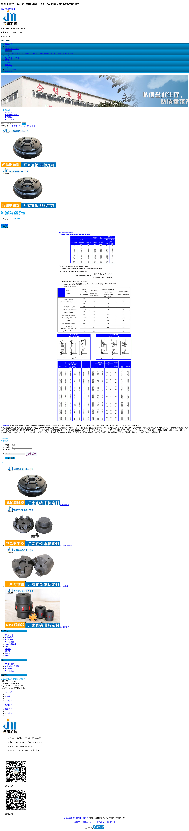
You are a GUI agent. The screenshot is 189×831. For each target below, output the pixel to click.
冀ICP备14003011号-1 (82, 822)
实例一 (7, 62)
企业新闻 (15, 58)
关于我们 (8, 46)
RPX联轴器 (35, 53)
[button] (31, 454)
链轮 (71, 53)
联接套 (62, 53)
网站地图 (11, 9)
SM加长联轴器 (45, 53)
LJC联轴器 (26, 53)
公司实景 (8, 72)
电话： (8, 447)
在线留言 (8, 67)
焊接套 (56, 53)
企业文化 (8, 49)
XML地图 (111, 822)
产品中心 (8, 51)
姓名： (8, 445)
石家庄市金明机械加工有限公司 (76, 818)
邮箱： (8, 449)
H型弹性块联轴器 (12, 115)
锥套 (52, 53)
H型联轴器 (18, 53)
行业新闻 (8, 58)
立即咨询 (4, 225)
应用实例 (8, 60)
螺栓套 (67, 53)
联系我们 (4, 9)
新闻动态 (8, 56)
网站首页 (8, 44)
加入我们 (15, 49)
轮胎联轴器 (9, 53)
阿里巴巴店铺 (10, 69)
